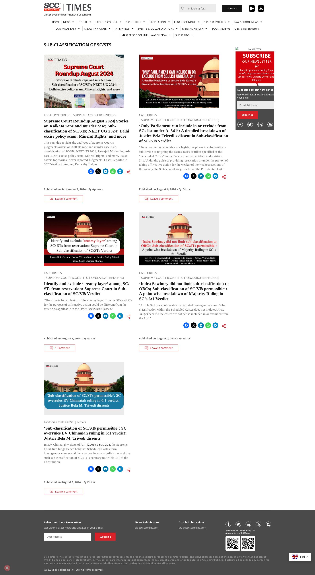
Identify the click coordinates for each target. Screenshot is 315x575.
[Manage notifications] (7, 568)
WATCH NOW (159, 35)
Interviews (122, 28)
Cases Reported (215, 22)
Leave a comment (66, 198)
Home (56, 22)
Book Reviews (220, 28)
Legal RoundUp (185, 22)
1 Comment (62, 348)
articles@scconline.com (192, 527)
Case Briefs (133, 22)
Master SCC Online (134, 35)
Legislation (157, 22)
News (66, 22)
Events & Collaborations (156, 28)
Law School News (246, 22)
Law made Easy (66, 28)
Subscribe (182, 35)
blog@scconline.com (147, 527)
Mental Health (192, 28)
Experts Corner (107, 22)
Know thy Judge (95, 28)
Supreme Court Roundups (94, 115)
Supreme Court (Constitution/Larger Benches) (180, 119)
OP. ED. (83, 22)
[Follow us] (240, 124)
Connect (232, 8)
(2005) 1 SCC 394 (98, 444)
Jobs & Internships (247, 28)
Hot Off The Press (58, 422)
